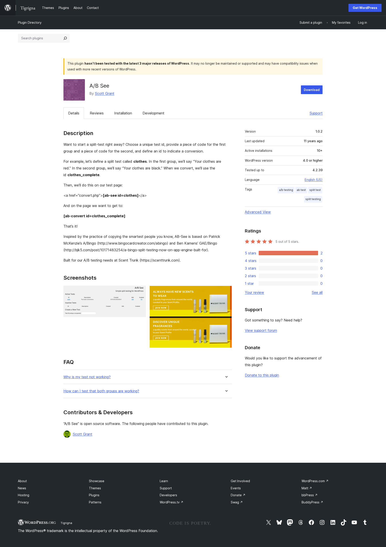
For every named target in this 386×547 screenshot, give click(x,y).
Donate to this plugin (262, 375)
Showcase (96, 481)
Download (312, 90)
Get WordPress (365, 8)
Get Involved (240, 481)
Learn (164, 481)
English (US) (314, 180)
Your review (254, 292)
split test (315, 190)
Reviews (97, 113)
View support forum (261, 330)
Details (73, 113)
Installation (123, 113)
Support (316, 113)
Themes (95, 488)
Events (236, 488)
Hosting (23, 495)
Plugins (94, 495)
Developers (168, 495)
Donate (238, 495)
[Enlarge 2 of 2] (226, 291)
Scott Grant (104, 93)
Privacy (23, 502)
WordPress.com (315, 481)
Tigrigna (66, 523)
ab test (301, 190)
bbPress (310, 495)
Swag (237, 502)
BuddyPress (312, 502)
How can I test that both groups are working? (101, 391)
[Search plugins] (65, 38)
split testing (313, 199)
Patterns (95, 502)
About (22, 481)
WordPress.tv (171, 502)
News (22, 488)
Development (153, 113)
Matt (307, 488)
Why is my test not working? (87, 377)
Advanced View (258, 212)
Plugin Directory (30, 22)
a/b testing (286, 190)
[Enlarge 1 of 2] (140, 291)
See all (317, 292)
